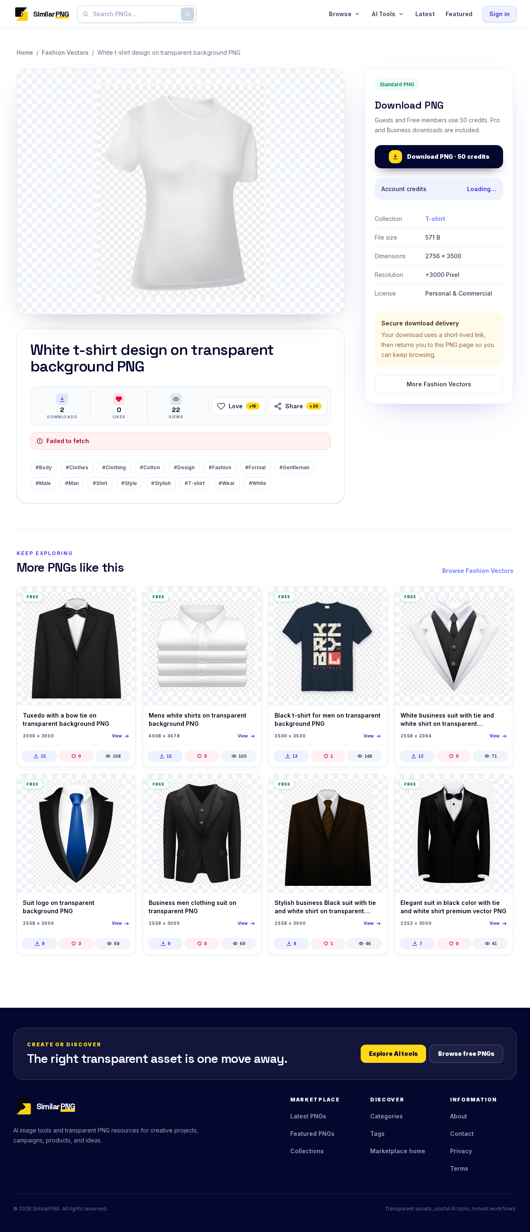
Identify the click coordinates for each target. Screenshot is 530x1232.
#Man (72, 483)
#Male (43, 483)
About (458, 1116)
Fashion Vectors (65, 52)
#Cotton (150, 467)
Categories (386, 1116)
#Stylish (161, 483)
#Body (44, 467)
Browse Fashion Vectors (477, 570)
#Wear (227, 483)
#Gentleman (294, 467)
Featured (459, 13)
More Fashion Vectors (439, 384)
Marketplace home (397, 1150)
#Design (184, 467)
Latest (425, 13)
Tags (377, 1133)
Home (25, 52)
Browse (340, 13)
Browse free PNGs (466, 1053)
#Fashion (220, 467)
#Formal (255, 467)
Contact (462, 1133)
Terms (459, 1168)
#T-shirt (195, 483)
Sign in (499, 13)
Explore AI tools (393, 1053)
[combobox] (135, 14)
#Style (129, 483)
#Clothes (77, 467)
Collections (307, 1150)
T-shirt (435, 218)
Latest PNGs (308, 1116)
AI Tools (383, 13)
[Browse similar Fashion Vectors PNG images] (122, 600)
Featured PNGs (312, 1133)
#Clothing (114, 467)
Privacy (461, 1150)
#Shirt (100, 483)
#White (257, 483)
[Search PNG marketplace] (187, 14)
